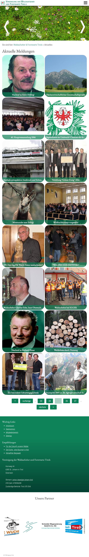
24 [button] (50, 401)
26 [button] (67, 401)
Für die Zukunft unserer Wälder (17, 446)
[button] (15, 401)
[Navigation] (85, 3)
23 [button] (41, 401)
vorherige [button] (26, 401)
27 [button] (75, 401)
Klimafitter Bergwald (13, 453)
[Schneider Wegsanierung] (42, 526)
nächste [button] (42, 407)
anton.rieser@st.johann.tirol (23, 480)
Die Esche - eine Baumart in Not (17, 450)
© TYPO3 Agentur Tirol (8, 555)
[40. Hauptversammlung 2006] (23, 130)
